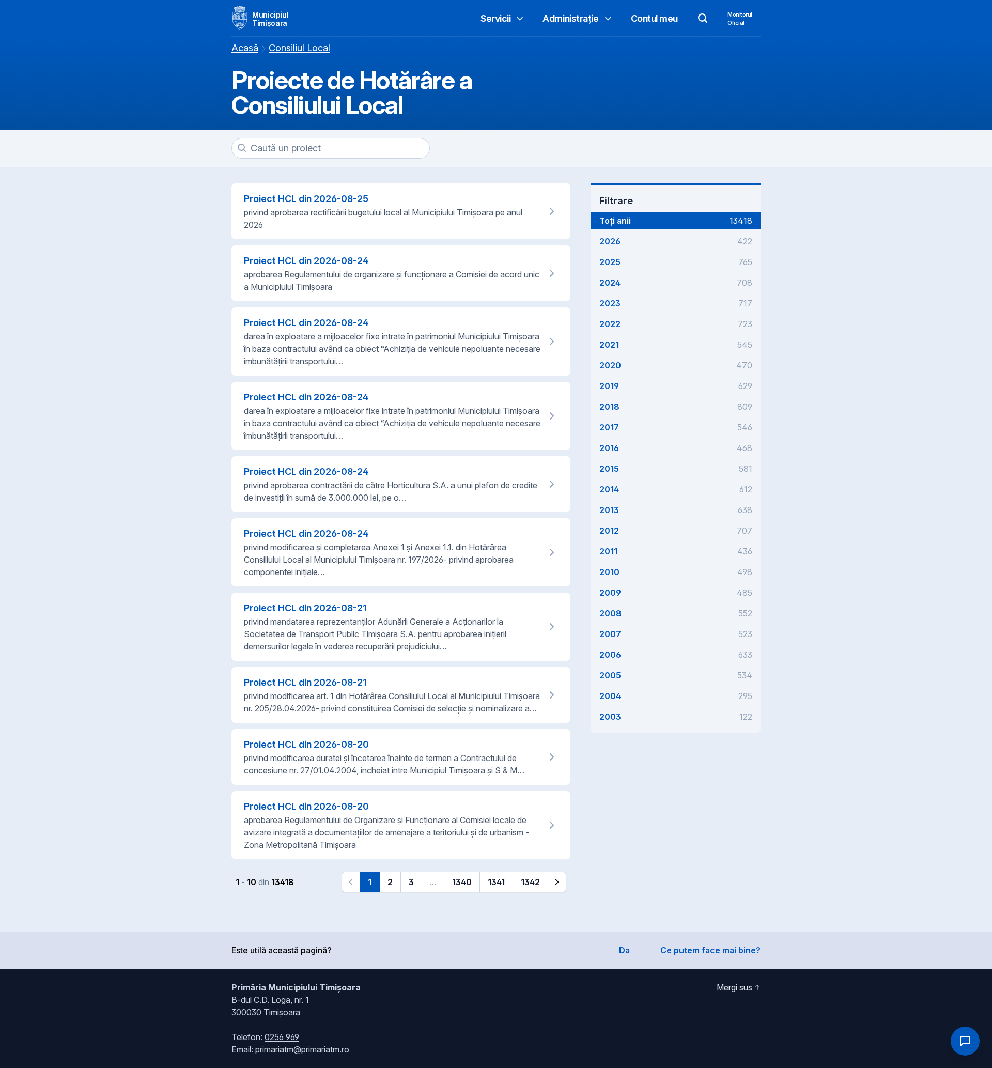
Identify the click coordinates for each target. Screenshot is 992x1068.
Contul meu (654, 18)
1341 (496, 882)
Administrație (570, 18)
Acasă (244, 47)
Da (624, 950)
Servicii (495, 18)
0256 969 (282, 1037)
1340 (462, 882)
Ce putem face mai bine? (710, 950)
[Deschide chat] (965, 1041)
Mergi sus (734, 987)
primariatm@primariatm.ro (302, 1049)
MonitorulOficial (739, 18)
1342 (530, 882)
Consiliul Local (299, 47)
